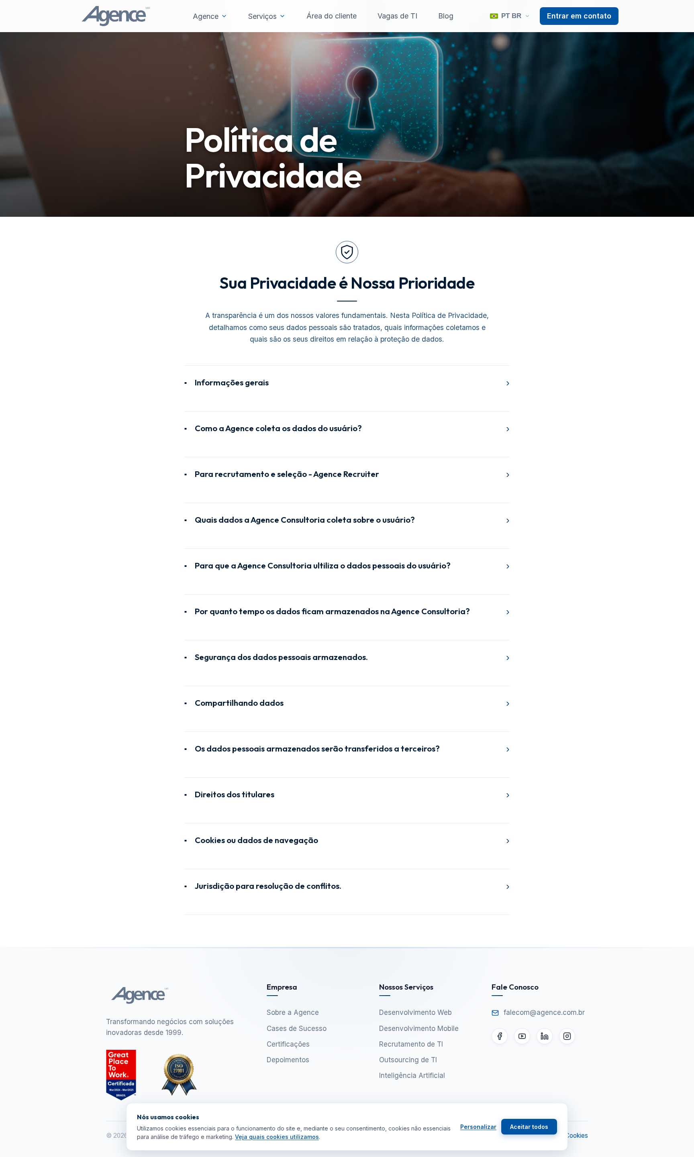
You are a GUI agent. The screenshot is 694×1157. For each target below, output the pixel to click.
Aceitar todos (529, 1126)
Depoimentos (288, 1060)
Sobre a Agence (293, 1012)
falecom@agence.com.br (544, 1012)
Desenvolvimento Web (415, 1012)
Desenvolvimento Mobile (419, 1029)
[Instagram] (567, 1036)
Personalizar (478, 1126)
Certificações (288, 1044)
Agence (205, 16)
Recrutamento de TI (411, 1044)
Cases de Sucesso (297, 1029)
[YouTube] (522, 1036)
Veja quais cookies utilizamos (277, 1136)
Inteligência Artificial (412, 1075)
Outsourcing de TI (408, 1060)
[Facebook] (500, 1036)
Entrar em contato (579, 16)
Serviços (262, 16)
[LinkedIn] (545, 1036)
